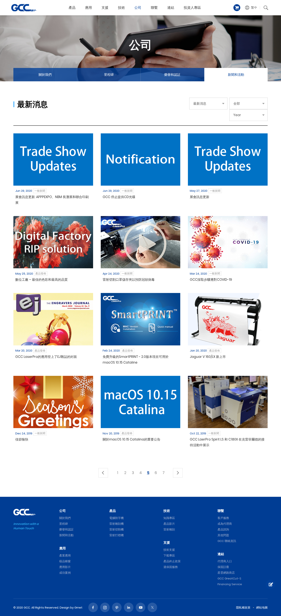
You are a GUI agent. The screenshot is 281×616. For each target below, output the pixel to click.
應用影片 (65, 567)
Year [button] (237, 115)
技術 (121, 7)
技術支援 (169, 550)
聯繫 (154, 7)
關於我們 (45, 74)
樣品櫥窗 (65, 561)
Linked (128, 607)
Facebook (93, 607)
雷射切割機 (116, 529)
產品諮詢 (223, 529)
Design (64, 607)
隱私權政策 (243, 607)
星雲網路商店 (226, 573)
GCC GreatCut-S (229, 578)
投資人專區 (192, 7)
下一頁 (178, 473)
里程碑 (109, 74)
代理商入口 (225, 561)
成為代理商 (225, 524)
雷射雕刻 (169, 529)
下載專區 (169, 555)
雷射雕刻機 (116, 524)
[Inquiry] (270, 584)
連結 (170, 7)
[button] (251, 7)
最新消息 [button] (199, 103)
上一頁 (103, 473)
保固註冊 (223, 567)
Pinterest (117, 607)
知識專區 (169, 518)
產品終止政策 (172, 561)
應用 (88, 7)
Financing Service (230, 584)
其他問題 (223, 535)
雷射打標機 (116, 535)
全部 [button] (236, 103)
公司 (137, 7)
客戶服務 (223, 518)
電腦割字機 (116, 518)
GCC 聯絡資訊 (227, 541)
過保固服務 (170, 567)
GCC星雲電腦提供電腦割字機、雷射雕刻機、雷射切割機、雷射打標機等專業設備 (23, 7)
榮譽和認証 (172, 74)
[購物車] (236, 7)
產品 (72, 7)
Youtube (140, 607)
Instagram (105, 607)
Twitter (152, 607)
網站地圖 (262, 607)
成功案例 (65, 573)
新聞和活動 (236, 74)
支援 (105, 7)
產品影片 (169, 524)
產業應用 (65, 555)
